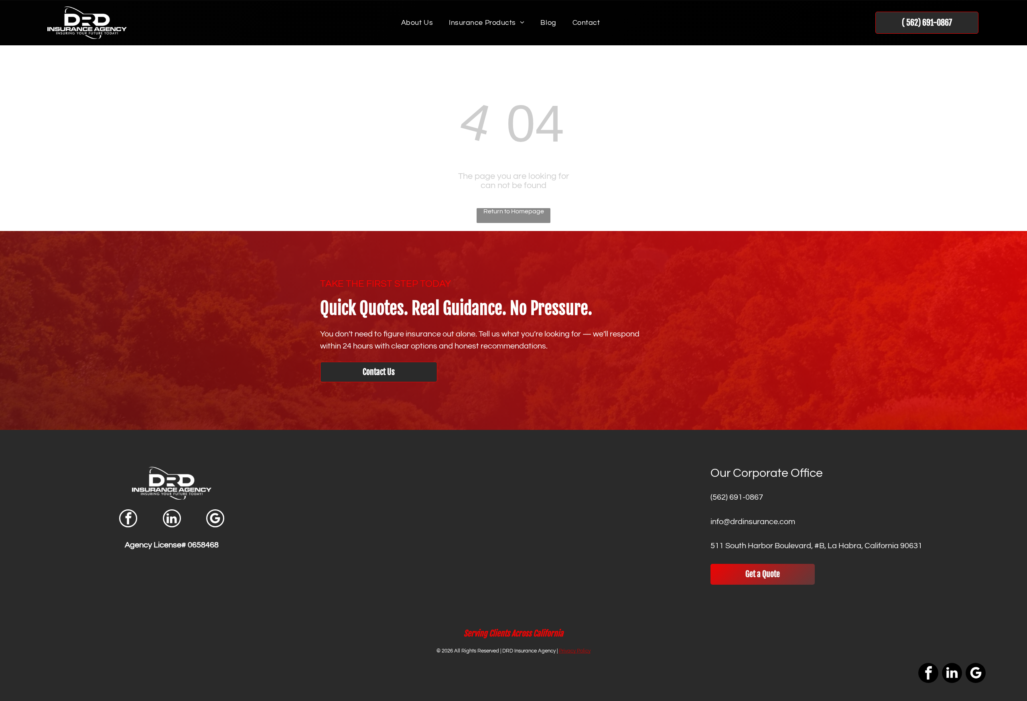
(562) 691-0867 (736, 497)
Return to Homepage (513, 211)
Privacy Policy (575, 651)
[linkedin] (172, 519)
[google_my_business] (215, 519)
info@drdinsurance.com (752, 522)
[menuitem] (417, 22)
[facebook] (128, 519)
